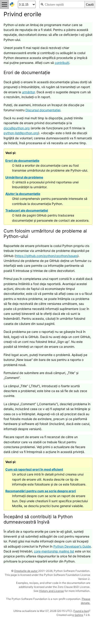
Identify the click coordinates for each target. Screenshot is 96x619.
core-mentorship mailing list (54, 551)
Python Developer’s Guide (72, 546)
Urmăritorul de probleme (24, 177)
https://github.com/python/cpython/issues (46, 256)
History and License (51, 591)
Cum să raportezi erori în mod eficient (34, 469)
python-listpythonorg (21, 133)
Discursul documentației (42, 110)
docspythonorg (17, 128)
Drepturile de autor (26, 570)
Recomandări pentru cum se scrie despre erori (40, 491)
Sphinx (79, 615)
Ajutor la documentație (22, 194)
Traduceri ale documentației (26, 210)
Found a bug (81, 611)
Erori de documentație (22, 160)
